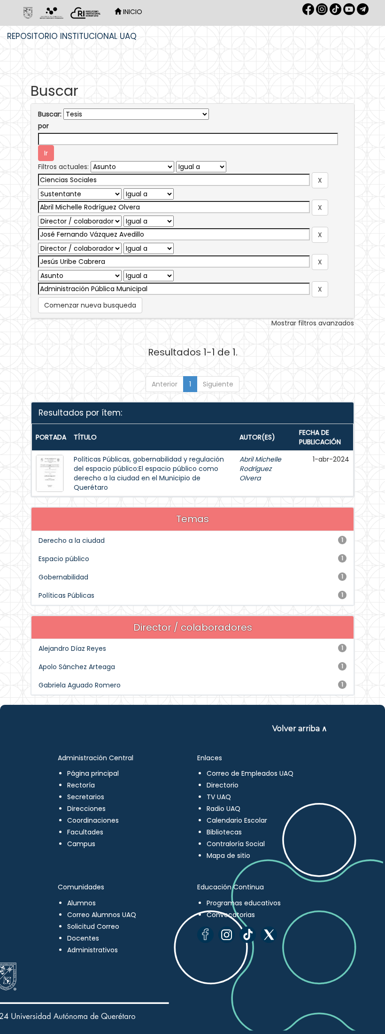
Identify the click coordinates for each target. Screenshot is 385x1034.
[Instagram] (226, 934)
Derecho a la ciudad (71, 540)
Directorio (223, 785)
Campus (81, 844)
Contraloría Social (236, 844)
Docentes (83, 938)
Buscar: (50, 114)
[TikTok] (247, 934)
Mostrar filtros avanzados (312, 323)
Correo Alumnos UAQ (101, 914)
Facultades (85, 832)
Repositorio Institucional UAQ (72, 36)
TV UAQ (219, 797)
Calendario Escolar (237, 820)
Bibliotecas (224, 832)
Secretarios (85, 797)
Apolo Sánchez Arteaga (76, 666)
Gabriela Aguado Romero (79, 685)
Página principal (93, 773)
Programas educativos (244, 903)
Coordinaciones (93, 820)
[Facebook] (205, 934)
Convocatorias (231, 914)
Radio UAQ (223, 808)
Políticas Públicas (66, 595)
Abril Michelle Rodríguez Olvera (260, 469)
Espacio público (63, 558)
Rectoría (81, 785)
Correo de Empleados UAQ (250, 773)
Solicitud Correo (93, 926)
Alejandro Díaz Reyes (72, 648)
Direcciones (86, 808)
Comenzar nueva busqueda (90, 305)
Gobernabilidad (63, 577)
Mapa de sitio (228, 855)
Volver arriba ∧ (299, 728)
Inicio (131, 11)
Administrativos (92, 950)
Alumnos (81, 903)
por (43, 126)
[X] (269, 934)
